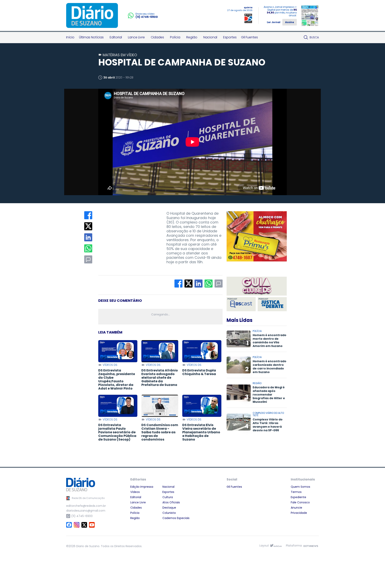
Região (191, 37)
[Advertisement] (128, 236)
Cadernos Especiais (175, 518)
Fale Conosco (300, 502)
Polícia (175, 37)
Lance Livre (136, 37)
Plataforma (294, 546)
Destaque (169, 508)
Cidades (157, 37)
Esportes (230, 37)
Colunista (169, 513)
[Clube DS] (257, 286)
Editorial (116, 37)
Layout (264, 546)
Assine (289, 22)
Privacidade (299, 513)
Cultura (167, 497)
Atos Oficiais (171, 502)
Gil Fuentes (249, 37)
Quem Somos (300, 487)
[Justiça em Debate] (272, 304)
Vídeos (135, 492)
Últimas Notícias (91, 37)
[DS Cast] (241, 304)
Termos (296, 492)
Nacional (210, 37)
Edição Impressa (141, 487)
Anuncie (296, 508)
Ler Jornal (273, 22)
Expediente (298, 497)
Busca (314, 37)
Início (70, 37)
